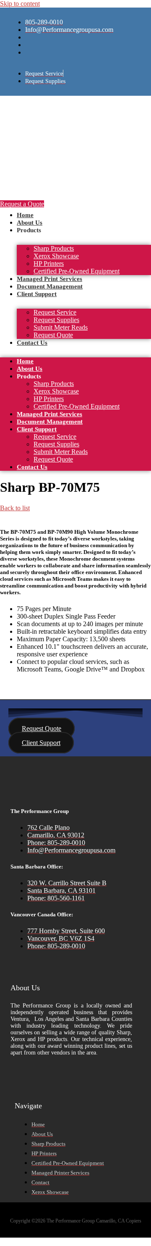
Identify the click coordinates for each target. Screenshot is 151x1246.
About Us (29, 222)
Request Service (55, 312)
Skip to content (20, 3)
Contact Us (32, 342)
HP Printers (49, 263)
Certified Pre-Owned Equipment (77, 271)
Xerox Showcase (56, 256)
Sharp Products (54, 248)
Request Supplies (56, 319)
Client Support (37, 294)
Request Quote (53, 334)
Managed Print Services (49, 278)
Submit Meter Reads (61, 327)
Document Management (50, 286)
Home (25, 215)
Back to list (15, 508)
